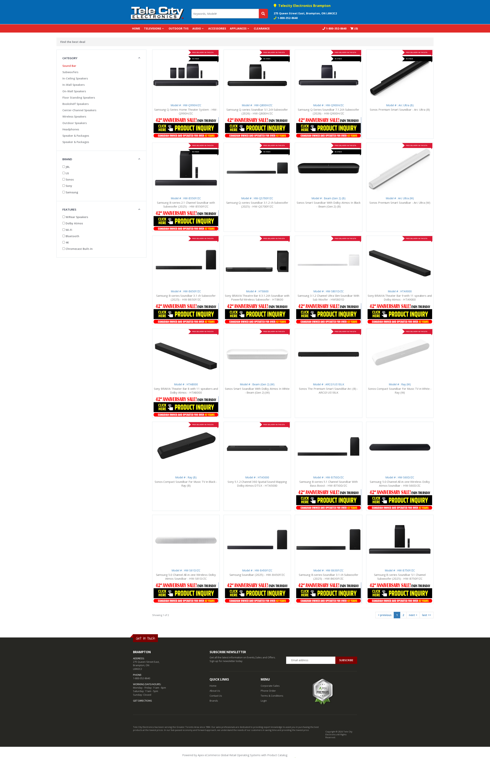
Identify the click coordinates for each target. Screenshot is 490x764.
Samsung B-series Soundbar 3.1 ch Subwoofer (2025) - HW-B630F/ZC (328, 576)
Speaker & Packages (75, 135)
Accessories (217, 28)
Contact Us (216, 695)
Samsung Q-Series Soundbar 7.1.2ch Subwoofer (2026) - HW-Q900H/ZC (328, 111)
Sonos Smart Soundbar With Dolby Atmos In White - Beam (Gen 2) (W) (257, 390)
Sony (68, 186)
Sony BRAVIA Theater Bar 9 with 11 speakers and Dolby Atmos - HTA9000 (400, 297)
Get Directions (142, 700)
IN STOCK (195, 59)
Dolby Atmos (74, 223)
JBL (67, 167)
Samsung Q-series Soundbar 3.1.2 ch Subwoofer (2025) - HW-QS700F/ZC (257, 204)
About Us (215, 690)
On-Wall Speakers (74, 91)
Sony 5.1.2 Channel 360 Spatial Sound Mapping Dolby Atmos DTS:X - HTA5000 (257, 483)
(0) (356, 28)
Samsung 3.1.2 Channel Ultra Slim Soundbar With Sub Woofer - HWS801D (328, 297)
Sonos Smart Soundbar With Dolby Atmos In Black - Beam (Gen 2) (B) (328, 204)
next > (413, 615)
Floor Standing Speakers (78, 97)
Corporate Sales (270, 685)
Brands (214, 700)
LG (67, 173)
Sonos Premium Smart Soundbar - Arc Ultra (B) (400, 109)
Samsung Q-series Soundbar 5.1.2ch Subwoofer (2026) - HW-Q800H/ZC (257, 111)
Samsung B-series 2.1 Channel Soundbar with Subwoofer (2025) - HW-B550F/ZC (186, 204)
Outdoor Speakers (74, 123)
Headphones (70, 129)
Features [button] (69, 209)
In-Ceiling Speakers (75, 78)
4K (67, 242)
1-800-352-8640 (287, 18)
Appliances (238, 28)
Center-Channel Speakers (79, 110)
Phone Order (268, 690)
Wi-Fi (68, 230)
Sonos (69, 179)
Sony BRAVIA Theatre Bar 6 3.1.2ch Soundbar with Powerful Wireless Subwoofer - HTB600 (257, 297)
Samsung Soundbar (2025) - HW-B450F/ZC (257, 575)
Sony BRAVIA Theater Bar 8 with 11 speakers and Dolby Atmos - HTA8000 (186, 390)
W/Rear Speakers (76, 217)
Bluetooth (72, 236)
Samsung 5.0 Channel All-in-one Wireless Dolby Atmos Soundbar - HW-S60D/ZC (400, 483)
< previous (384, 615)
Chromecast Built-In (79, 249)
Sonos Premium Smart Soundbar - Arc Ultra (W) (399, 202)
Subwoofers (70, 72)
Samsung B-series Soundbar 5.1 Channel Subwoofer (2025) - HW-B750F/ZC (400, 576)
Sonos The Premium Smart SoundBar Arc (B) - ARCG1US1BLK (328, 390)
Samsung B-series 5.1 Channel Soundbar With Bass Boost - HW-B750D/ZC (328, 483)
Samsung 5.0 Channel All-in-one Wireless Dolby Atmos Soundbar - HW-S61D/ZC (186, 576)
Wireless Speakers (74, 116)
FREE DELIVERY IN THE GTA (202, 52)
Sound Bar (69, 66)
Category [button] (69, 58)
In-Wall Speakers (73, 85)
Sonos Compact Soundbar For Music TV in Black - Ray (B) (186, 483)
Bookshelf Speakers (75, 104)
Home (136, 28)
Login (264, 700)
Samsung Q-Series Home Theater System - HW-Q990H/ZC (185, 111)
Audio (196, 28)
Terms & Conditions (272, 695)
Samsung (71, 192)
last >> (426, 615)
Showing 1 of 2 (160, 615)
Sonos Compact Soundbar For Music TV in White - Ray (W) (399, 390)
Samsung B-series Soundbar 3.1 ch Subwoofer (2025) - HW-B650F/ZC (186, 297)
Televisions (152, 28)
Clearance (262, 28)
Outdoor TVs (179, 28)
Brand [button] (67, 159)
